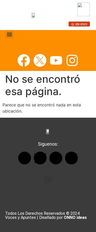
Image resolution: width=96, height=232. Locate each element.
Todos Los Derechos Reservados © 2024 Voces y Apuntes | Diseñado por (46, 215)
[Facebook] (23, 60)
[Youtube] (56, 60)
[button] (9, 34)
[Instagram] (72, 60)
